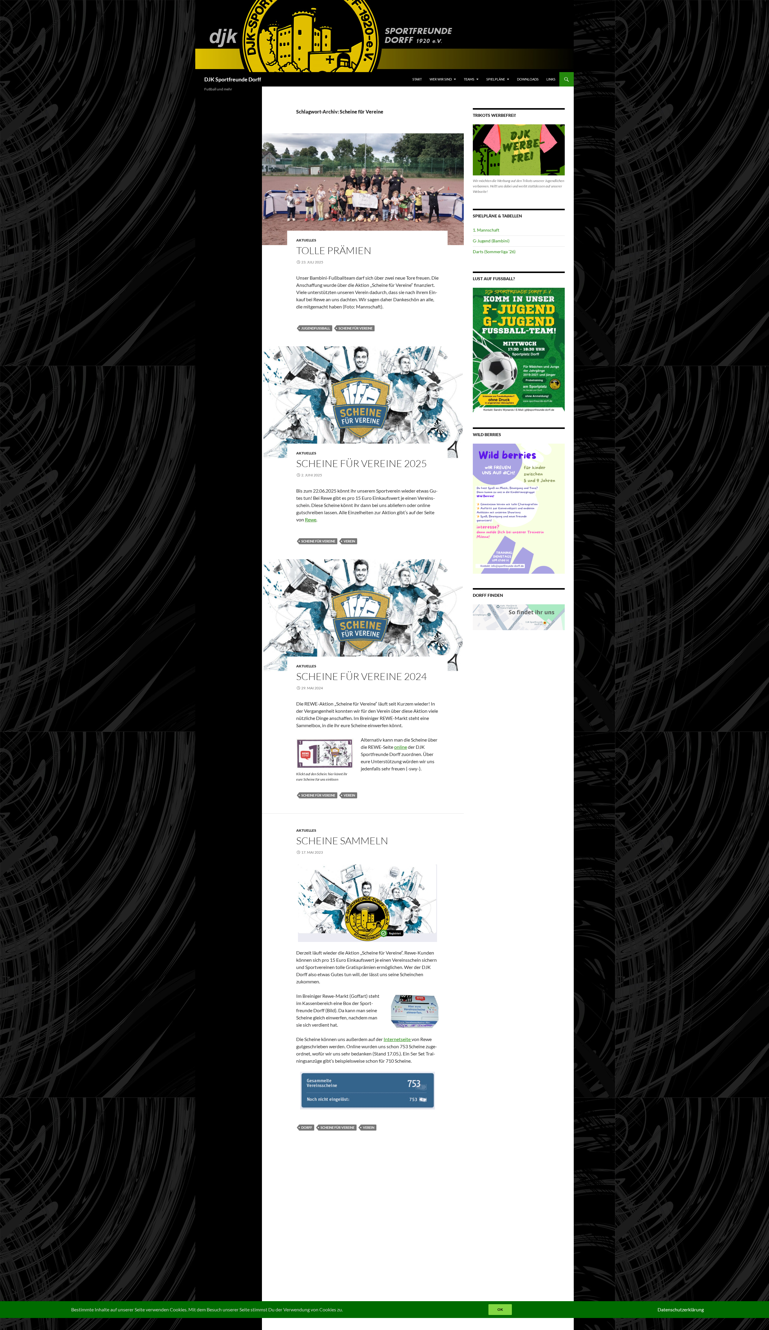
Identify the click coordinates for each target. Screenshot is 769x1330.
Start (417, 79)
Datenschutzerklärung (681, 1309)
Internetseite (398, 1039)
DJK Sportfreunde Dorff (232, 79)
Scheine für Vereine (355, 328)
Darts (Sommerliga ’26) (494, 251)
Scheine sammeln (342, 840)
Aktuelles (306, 240)
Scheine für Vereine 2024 (361, 676)
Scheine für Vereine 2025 (361, 463)
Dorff (306, 1127)
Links (550, 79)
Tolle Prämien (333, 250)
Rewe (310, 519)
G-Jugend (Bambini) (491, 240)
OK (500, 1309)
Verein (349, 541)
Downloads (528, 79)
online (400, 747)
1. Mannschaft (486, 229)
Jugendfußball (315, 328)
